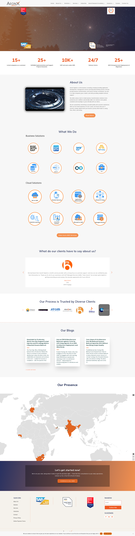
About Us (58, 3)
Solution (16, 504)
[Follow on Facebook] (106, 517)
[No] (133, 533)
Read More (90, 115)
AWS (28, 347)
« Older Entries (30, 369)
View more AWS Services (67, 235)
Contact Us (125, 3)
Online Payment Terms (20, 521)
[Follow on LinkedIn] (109, 517)
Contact (16, 514)
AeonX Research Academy (96, 3)
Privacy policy (107, 533)
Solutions (67, 3)
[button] (111, 272)
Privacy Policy (17, 517)
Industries (84, 3)
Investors (109, 3)
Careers (117, 3)
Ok (101, 533)
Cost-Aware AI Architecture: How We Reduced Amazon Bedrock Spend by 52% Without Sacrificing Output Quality (97, 342)
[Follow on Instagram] (112, 517)
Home (52, 3)
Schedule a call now (67, 481)
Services (75, 3)
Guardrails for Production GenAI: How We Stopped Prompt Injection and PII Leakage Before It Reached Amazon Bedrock (38, 342)
